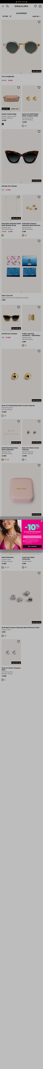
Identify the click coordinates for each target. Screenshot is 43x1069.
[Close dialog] (41, 521)
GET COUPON (32, 546)
